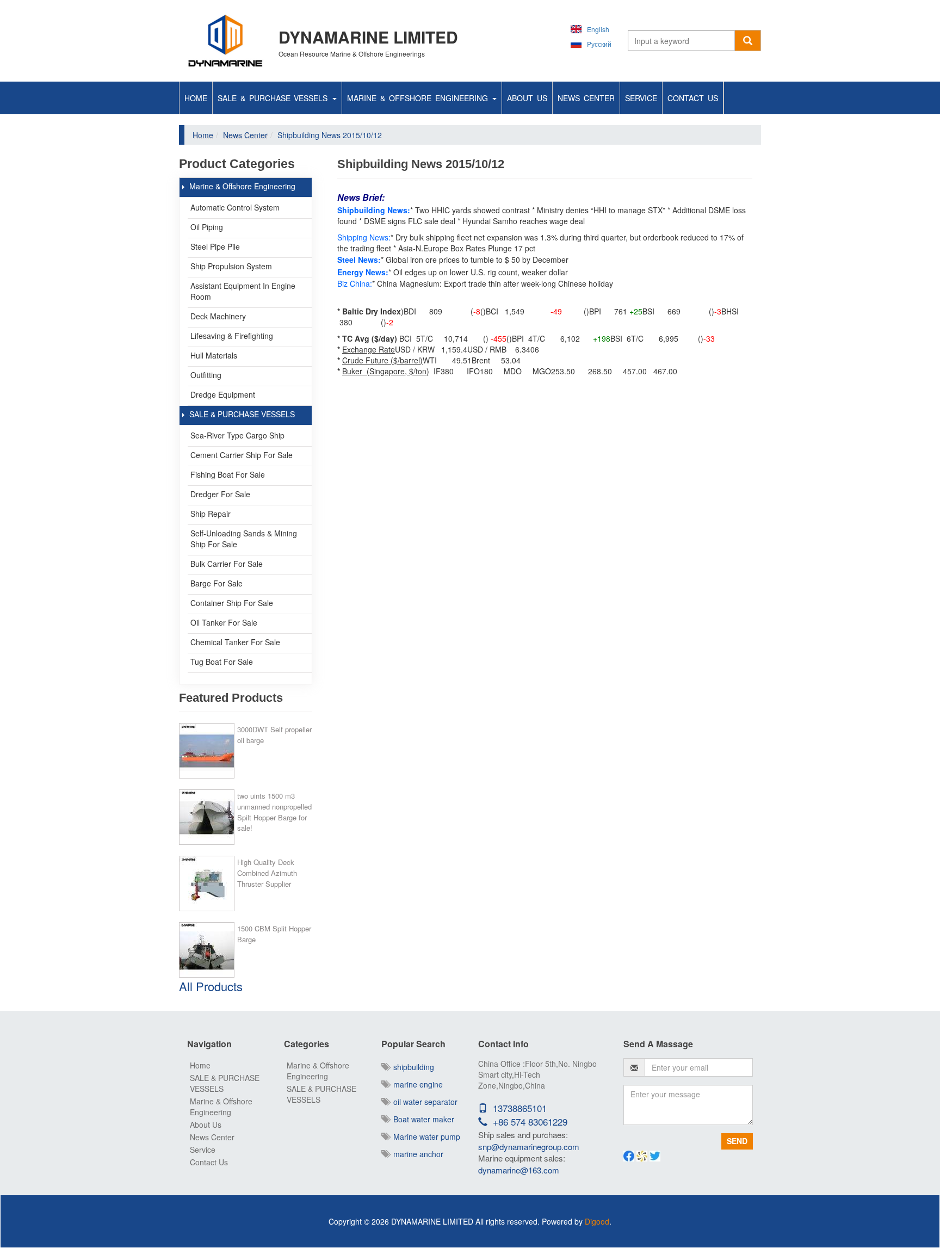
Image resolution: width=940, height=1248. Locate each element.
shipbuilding (411, 1066)
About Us (527, 97)
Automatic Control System (235, 207)
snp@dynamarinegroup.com (528, 1146)
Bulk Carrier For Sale (226, 563)
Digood (597, 1221)
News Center (586, 97)
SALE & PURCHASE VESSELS (274, 97)
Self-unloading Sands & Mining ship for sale (243, 538)
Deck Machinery (218, 316)
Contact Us (692, 97)
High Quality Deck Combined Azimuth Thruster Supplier (267, 873)
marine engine (416, 1084)
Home (195, 97)
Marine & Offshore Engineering (419, 97)
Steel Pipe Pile (215, 246)
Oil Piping (206, 226)
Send (737, 1140)
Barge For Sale (216, 583)
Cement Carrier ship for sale (241, 454)
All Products (211, 986)
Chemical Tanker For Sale (235, 642)
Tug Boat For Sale (221, 661)
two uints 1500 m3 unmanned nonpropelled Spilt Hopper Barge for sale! (274, 811)
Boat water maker (421, 1119)
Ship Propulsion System (231, 266)
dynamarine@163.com (518, 1170)
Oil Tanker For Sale (223, 622)
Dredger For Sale (220, 494)
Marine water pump (424, 1136)
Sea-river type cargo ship (237, 435)
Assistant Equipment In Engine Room (242, 291)
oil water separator (423, 1101)
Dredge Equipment (222, 394)
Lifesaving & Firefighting (231, 335)
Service (641, 97)
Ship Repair (210, 513)
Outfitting (205, 374)
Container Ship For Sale (231, 602)
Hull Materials (213, 355)
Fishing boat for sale (227, 474)
